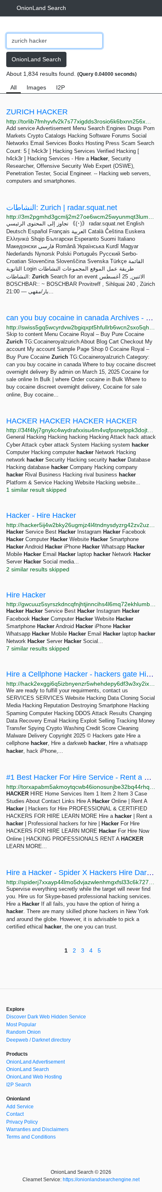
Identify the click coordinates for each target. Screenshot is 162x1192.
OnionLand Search (41, 8)
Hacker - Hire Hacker (41, 515)
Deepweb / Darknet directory (38, 1039)
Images (36, 87)
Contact (15, 1114)
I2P (60, 87)
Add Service (20, 1106)
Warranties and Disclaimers (37, 1129)
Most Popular (21, 1024)
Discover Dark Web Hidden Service (46, 1016)
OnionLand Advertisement (35, 1061)
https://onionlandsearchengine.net (101, 1179)
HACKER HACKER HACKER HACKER (71, 421)
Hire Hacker (26, 595)
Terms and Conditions (31, 1136)
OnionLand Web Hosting (34, 1076)
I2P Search (18, 1084)
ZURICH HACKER (37, 112)
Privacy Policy (22, 1121)
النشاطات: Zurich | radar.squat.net (61, 207)
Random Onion (23, 1032)
